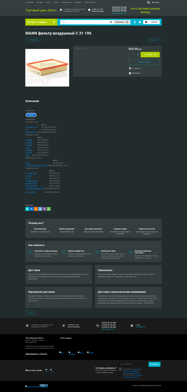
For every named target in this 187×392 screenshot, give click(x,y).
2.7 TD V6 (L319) (31, 127)
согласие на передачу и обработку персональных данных (132, 371)
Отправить (154, 364)
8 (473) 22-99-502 (119, 11)
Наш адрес (78, 2)
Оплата (48, 2)
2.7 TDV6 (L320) (31, 173)
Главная (27, 28)
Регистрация (65, 338)
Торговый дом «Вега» (41, 10)
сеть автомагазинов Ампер (145, 10)
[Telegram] (40, 209)
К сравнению (136, 68)
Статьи (56, 2)
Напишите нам (66, 2)
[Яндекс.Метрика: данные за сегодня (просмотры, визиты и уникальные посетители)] (32, 387)
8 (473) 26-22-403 (119, 7)
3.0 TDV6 (29, 150)
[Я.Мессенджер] (27, 209)
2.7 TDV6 (29, 140)
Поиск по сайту (90, 2)
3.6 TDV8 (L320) (31, 186)
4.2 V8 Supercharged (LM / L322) (37, 165)
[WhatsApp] (49, 209)
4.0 (27, 130)
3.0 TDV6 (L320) (31, 181)
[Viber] (44, 209)
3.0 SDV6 (29, 142)
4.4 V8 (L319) (30, 132)
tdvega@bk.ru (141, 327)
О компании (29, 2)
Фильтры (35, 28)
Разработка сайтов (146, 385)
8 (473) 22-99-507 (119, 9)
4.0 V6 (28, 155)
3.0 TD (28, 148)
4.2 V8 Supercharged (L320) (35, 188)
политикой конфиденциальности (132, 376)
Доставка (39, 2)
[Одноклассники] (36, 209)
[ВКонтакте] (32, 209)
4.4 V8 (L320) (30, 192)
